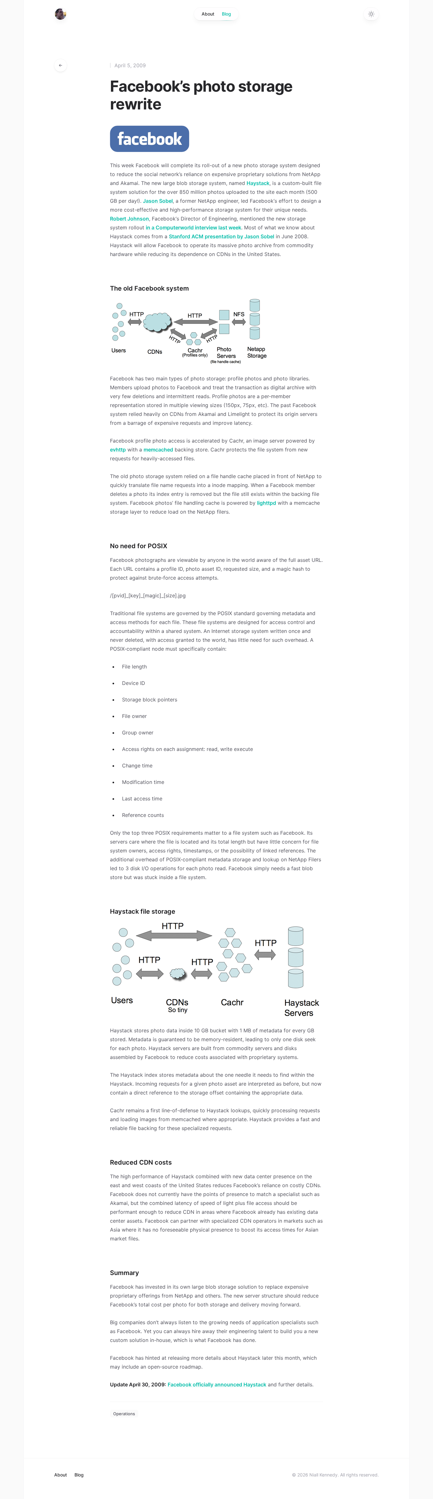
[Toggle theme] (371, 14)
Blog (226, 13)
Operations (124, 1413)
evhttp (118, 449)
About (208, 13)
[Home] (60, 14)
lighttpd (266, 503)
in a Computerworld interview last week (193, 227)
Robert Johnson (129, 218)
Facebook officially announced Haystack (217, 1384)
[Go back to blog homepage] (60, 65)
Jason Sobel (158, 201)
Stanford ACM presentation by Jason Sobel (221, 236)
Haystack (258, 183)
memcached (158, 449)
